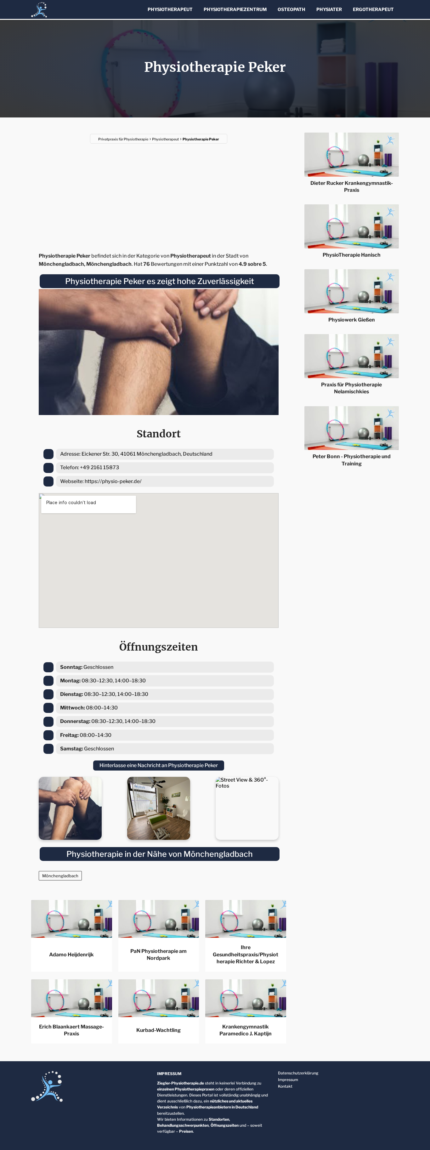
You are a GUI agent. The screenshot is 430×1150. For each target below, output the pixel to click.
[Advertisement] (158, 194)
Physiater (329, 9)
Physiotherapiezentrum (235, 9)
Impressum (288, 1079)
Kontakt (285, 1086)
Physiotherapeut (170, 9)
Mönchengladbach (60, 875)
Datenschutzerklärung (298, 1073)
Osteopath (291, 9)
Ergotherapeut (373, 9)
